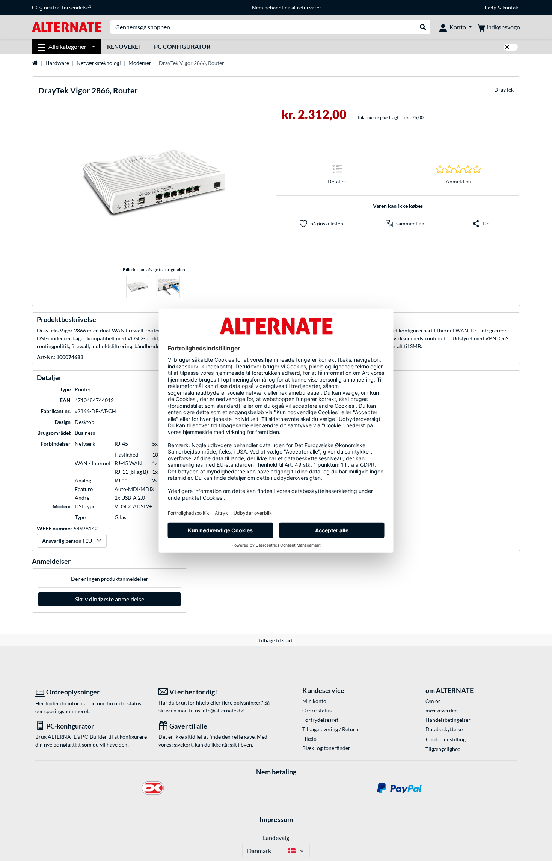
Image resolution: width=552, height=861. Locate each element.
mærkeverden (441, 710)
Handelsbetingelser (448, 720)
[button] (405, 223)
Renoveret (124, 46)
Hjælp (489, 7)
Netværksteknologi (99, 63)
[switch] (511, 47)
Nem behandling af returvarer (286, 7)
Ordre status (317, 710)
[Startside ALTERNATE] (66, 26)
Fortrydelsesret (320, 720)
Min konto (314, 701)
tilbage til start (276, 640)
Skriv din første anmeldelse (109, 599)
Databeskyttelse (444, 729)
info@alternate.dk (222, 710)
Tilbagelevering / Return (330, 729)
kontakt (511, 7)
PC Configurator (182, 46)
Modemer (139, 63)
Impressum (276, 819)
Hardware (57, 63)
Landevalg (276, 837)
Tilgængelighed (443, 749)
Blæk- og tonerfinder (326, 748)
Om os (432, 701)
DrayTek (504, 89)
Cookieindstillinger (448, 739)
